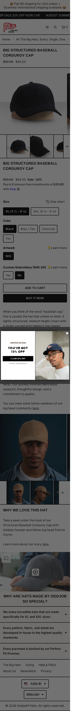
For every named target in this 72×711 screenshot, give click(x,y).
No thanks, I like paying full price (18, 363)
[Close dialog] (67, 333)
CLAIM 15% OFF (18, 359)
